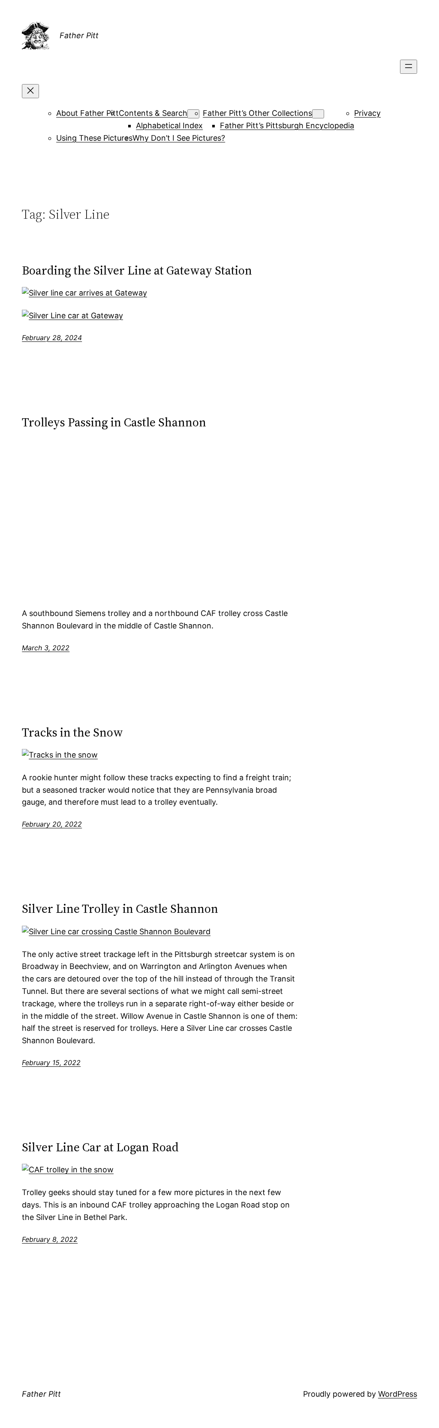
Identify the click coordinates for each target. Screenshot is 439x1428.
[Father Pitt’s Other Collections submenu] (318, 113)
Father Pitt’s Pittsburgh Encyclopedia (287, 125)
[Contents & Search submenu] (193, 113)
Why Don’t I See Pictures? (178, 137)
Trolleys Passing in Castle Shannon (114, 422)
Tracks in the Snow (72, 732)
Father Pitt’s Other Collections (257, 113)
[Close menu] (30, 91)
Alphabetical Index (169, 125)
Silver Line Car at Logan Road (100, 1147)
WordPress (397, 1393)
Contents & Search (153, 113)
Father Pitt (79, 35)
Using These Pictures (94, 137)
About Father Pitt (87, 113)
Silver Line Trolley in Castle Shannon (120, 908)
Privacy (367, 113)
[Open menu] (408, 67)
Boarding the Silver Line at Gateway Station (137, 270)
